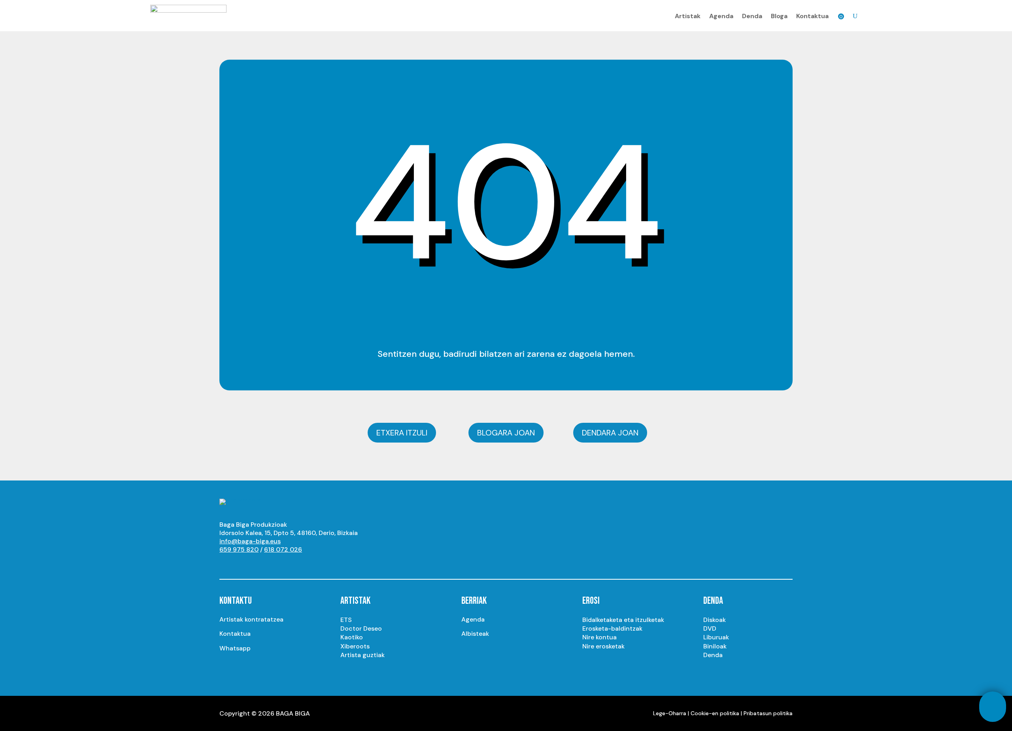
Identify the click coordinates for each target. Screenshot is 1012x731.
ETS (346, 620)
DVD (709, 628)
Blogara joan (506, 433)
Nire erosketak (603, 646)
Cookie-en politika (715, 713)
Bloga (779, 16)
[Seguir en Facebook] (273, 564)
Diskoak (714, 620)
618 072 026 (283, 549)
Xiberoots (355, 646)
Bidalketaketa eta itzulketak (623, 620)
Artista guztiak (362, 655)
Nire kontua (599, 637)
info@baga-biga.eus (250, 541)
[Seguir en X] (257, 564)
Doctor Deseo (361, 628)
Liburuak (716, 637)
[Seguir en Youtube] (225, 564)
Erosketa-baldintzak (612, 628)
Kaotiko (351, 637)
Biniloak (715, 646)
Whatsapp (235, 648)
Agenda (721, 16)
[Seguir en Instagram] (241, 564)
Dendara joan (610, 433)
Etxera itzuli (401, 433)
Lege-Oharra (669, 713)
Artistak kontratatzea (251, 619)
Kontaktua (812, 16)
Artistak (687, 16)
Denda (752, 16)
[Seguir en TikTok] (304, 564)
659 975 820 (239, 549)
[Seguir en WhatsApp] (289, 564)
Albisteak (475, 633)
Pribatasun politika (768, 713)
